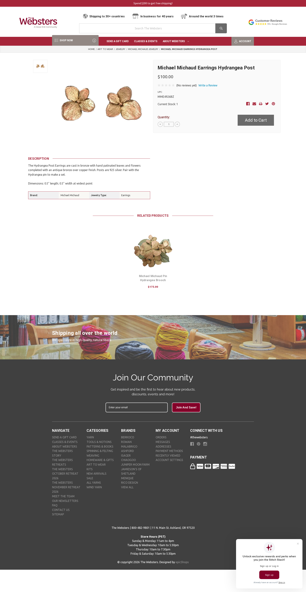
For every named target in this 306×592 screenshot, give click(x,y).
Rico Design (129, 482)
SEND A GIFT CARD (64, 437)
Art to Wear (96, 464)
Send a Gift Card (118, 41)
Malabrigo (129, 446)
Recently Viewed (168, 455)
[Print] (260, 104)
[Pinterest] (273, 104)
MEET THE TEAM (63, 496)
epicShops (182, 562)
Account (245, 41)
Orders (161, 437)
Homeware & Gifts (100, 460)
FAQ (54, 505)
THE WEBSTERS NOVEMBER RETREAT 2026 (66, 487)
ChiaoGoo (128, 460)
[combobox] (153, 28)
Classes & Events (145, 41)
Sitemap (58, 514)
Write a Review (208, 85)
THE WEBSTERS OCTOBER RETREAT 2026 (65, 474)
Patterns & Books (100, 446)
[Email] (254, 104)
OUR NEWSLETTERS (65, 500)
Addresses (163, 446)
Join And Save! (186, 407)
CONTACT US (61, 509)
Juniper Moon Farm (135, 464)
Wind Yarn (94, 487)
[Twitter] (267, 104)
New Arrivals (96, 473)
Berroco (127, 437)
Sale (90, 478)
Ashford (127, 450)
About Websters (174, 41)
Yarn (90, 437)
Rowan (126, 441)
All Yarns (94, 482)
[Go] (221, 28)
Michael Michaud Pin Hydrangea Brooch (153, 278)
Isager (126, 455)
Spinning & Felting (100, 450)
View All (127, 487)
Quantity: (164, 117)
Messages (163, 441)
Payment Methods (169, 450)
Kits (90, 469)
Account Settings (169, 460)
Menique (127, 478)
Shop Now (66, 40)
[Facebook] (248, 104)
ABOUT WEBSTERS (64, 446)
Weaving (93, 455)
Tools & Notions (99, 441)
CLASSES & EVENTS (65, 441)
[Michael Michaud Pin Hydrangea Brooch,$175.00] (153, 250)
